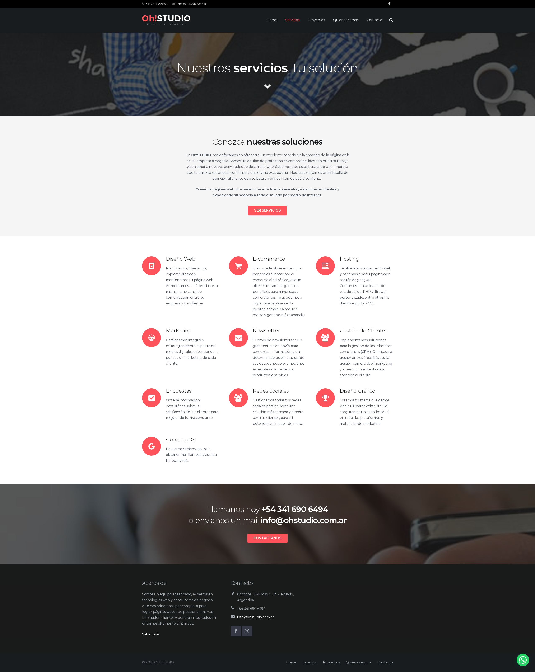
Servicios (309, 662)
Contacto (385, 662)
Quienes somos (358, 662)
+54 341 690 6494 (294, 509)
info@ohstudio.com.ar (192, 3)
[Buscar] (391, 20)
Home (291, 662)
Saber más (150, 634)
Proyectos (331, 662)
